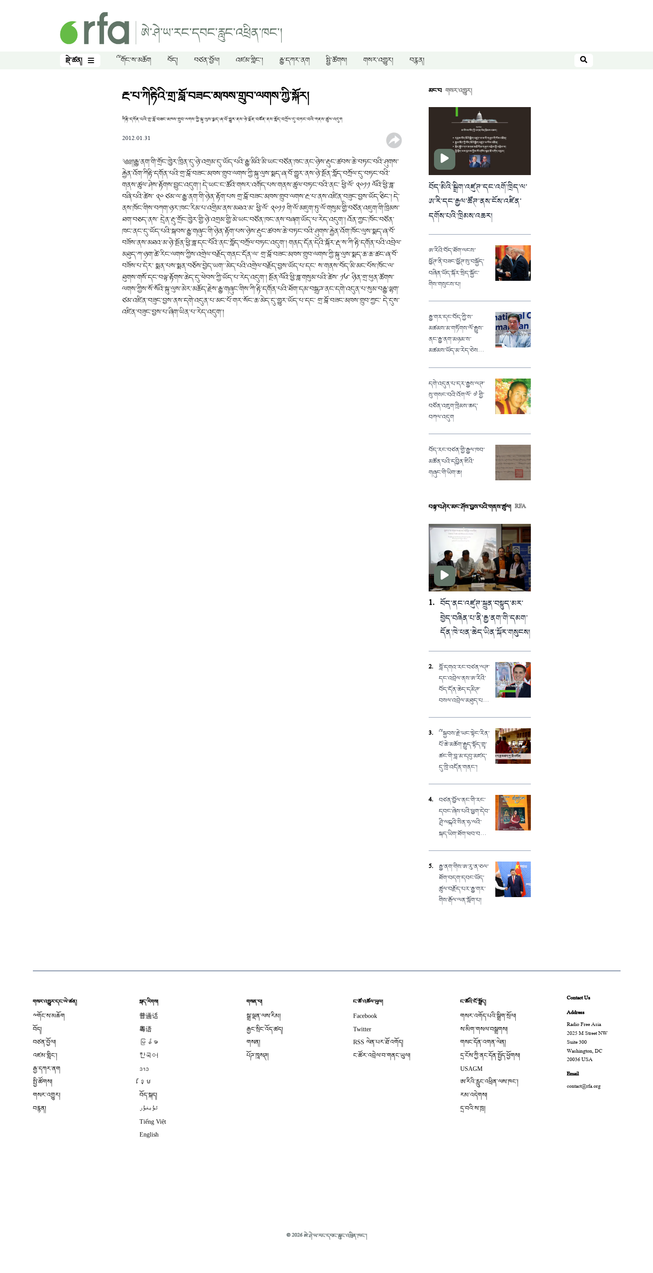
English (149, 1134)
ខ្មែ (145, 1081)
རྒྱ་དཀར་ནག (294, 60)
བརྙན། (417, 60)
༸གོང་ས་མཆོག (133, 60)
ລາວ (144, 1068)
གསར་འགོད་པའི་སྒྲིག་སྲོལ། (488, 1016)
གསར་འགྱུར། (378, 60)
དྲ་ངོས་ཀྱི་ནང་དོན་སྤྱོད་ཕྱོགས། (490, 1055)
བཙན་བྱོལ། (206, 60)
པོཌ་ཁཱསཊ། (258, 1055)
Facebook (365, 1016)
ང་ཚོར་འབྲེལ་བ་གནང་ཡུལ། (381, 1055)
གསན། (253, 1042)
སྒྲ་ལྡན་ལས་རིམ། (264, 1016)
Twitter (362, 1029)
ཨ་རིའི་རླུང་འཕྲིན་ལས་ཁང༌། (489, 1081)
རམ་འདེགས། (473, 1095)
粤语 (145, 1029)
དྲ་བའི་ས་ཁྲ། (473, 1108)
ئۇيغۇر (148, 1108)
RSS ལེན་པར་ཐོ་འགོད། (378, 1042)
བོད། (172, 60)
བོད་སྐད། (148, 1095)
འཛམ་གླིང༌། (249, 60)
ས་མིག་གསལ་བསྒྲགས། (484, 1029)
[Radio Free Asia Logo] (171, 29)
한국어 (148, 1055)
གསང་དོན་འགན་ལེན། (483, 1042)
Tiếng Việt (152, 1121)
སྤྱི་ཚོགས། (336, 60)
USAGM (471, 1068)
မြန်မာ (148, 1042)
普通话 (148, 1016)
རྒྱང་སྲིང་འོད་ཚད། (265, 1029)
